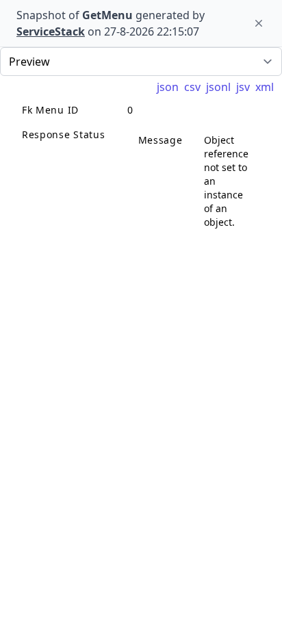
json (168, 86)
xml (264, 86)
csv (192, 86)
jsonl (218, 86)
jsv (243, 86)
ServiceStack (50, 31)
